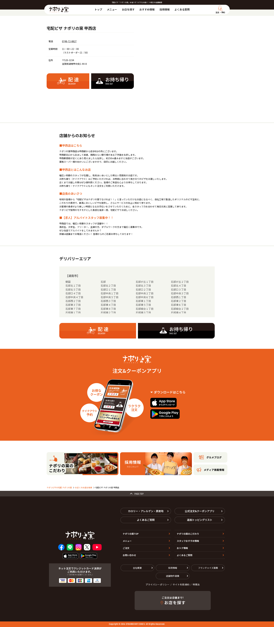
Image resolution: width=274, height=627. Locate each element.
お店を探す (128, 9)
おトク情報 (182, 548)
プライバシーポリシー (158, 584)
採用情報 (165, 9)
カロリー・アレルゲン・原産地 (145, 511)
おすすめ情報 (147, 9)
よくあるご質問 (146, 520)
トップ (98, 9)
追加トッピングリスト (199, 520)
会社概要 (137, 567)
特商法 (196, 584)
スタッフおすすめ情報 (188, 540)
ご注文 (126, 548)
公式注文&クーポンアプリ (200, 511)
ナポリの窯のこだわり (188, 533)
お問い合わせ (129, 555)
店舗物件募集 (172, 575)
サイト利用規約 (181, 584)
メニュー (112, 9)
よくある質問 (182, 9)
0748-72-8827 (69, 41)
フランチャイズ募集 (208, 567)
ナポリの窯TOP (131, 533)
